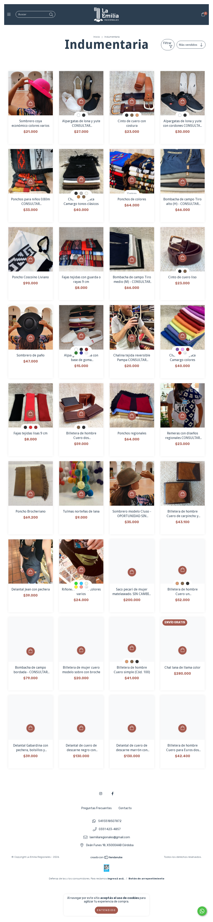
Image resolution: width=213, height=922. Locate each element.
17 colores (132, 193)
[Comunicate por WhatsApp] (202, 911)
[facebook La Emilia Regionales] (112, 793)
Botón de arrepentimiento (146, 878)
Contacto (125, 808)
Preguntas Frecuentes (96, 808)
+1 (86, 353)
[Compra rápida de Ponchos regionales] (132, 416)
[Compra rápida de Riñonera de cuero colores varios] (81, 570)
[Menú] (10, 14)
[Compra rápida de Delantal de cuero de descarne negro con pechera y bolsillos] (81, 728)
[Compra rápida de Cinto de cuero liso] (182, 258)
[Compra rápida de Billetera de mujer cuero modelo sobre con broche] (81, 650)
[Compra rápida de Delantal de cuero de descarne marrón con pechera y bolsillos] (132, 728)
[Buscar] (51, 14)
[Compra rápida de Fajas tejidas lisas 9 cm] (30, 414)
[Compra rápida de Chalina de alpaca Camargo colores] (182, 336)
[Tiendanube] (106, 858)
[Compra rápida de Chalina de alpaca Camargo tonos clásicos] (81, 180)
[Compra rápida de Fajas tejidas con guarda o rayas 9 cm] (81, 260)
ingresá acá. (116, 878)
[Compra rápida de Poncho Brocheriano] (30, 494)
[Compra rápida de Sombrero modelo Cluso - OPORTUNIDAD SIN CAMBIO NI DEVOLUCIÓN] (132, 494)
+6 (185, 353)
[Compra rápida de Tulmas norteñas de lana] (81, 494)
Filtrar (167, 43)
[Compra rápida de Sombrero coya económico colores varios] (30, 104)
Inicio (96, 36)
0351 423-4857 (110, 829)
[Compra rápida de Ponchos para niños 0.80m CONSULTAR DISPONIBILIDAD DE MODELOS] (30, 182)
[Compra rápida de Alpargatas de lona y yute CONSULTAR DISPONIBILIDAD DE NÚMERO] (81, 102)
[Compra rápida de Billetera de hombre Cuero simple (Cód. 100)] (132, 648)
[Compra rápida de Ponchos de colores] (132, 180)
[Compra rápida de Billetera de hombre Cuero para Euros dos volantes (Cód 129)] (182, 728)
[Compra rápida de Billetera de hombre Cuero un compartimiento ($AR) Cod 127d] (182, 570)
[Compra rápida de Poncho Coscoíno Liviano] (30, 260)
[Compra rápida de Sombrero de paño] (30, 338)
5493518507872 (109, 821)
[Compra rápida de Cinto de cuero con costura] (132, 102)
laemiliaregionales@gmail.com (110, 837)
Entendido (106, 910)
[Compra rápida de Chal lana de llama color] (182, 650)
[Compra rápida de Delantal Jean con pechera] (30, 572)
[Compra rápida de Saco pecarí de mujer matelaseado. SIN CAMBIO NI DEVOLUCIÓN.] (132, 572)
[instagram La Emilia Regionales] (100, 793)
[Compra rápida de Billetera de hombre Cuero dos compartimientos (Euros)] (81, 414)
